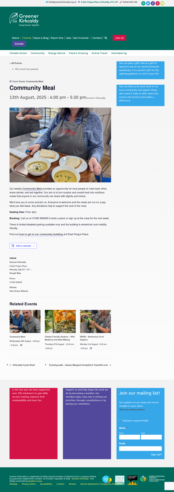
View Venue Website (19, 291)
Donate (19, 43)
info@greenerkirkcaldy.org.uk (62, 2)
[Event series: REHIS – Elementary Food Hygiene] (91, 348)
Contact (60, 484)
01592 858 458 (130, 2)
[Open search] (105, 38)
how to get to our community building (41, 234)
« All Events (16, 63)
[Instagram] (158, 3)
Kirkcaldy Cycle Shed (23, 364)
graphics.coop (35, 481)
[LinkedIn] (148, 3)
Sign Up (155, 454)
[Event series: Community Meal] (21, 345)
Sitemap (13, 484)
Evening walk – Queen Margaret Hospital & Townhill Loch (78, 364)
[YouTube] (162, 3)
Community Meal (32, 188)
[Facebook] (153, 3)
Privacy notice (28, 484)
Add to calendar (23, 245)
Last (143, 433)
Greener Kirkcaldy (24, 18)
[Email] (143, 3)
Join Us (119, 37)
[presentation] (25, 321)
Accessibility (46, 484)
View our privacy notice (132, 409)
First (121, 433)
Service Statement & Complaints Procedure (101, 484)
